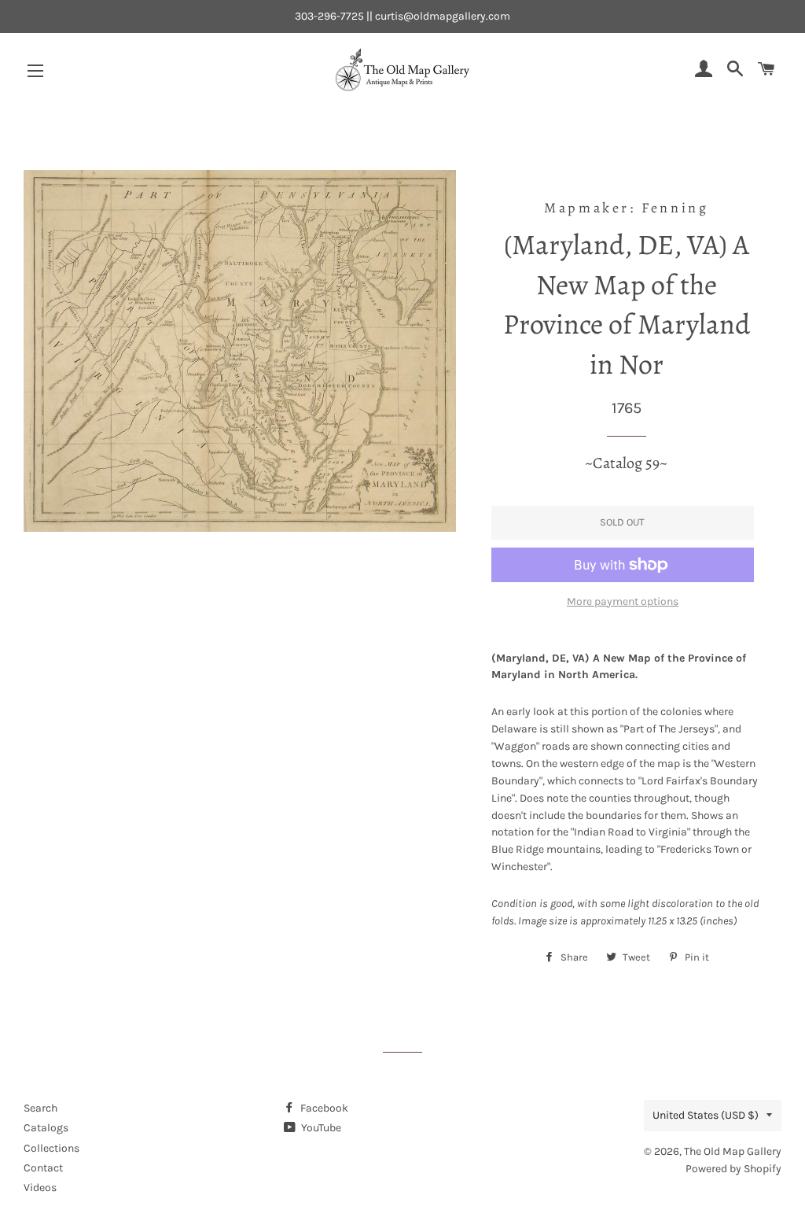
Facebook (323, 1108)
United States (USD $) (705, 1115)
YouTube (320, 1127)
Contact (43, 1168)
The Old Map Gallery (732, 1151)
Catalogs (46, 1127)
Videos (40, 1187)
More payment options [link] (622, 601)
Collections (51, 1148)
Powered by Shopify (733, 1168)
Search (40, 1108)
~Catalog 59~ (626, 463)
